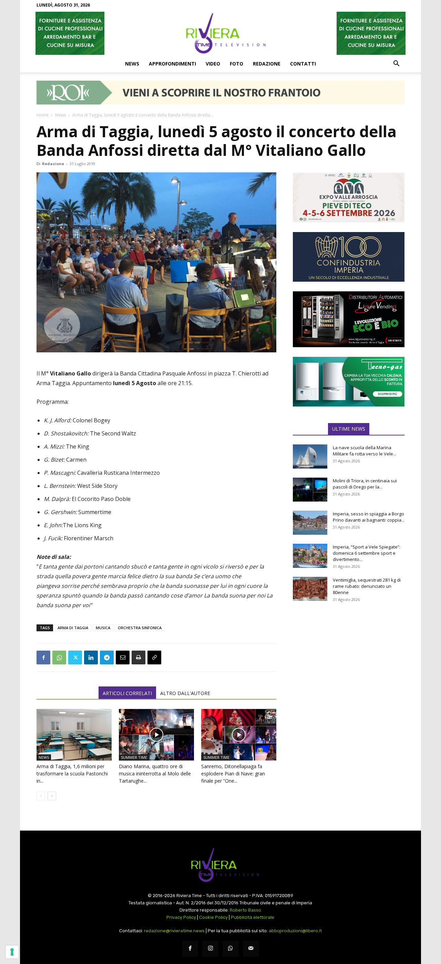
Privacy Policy (181, 917)
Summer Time (134, 757)
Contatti (303, 63)
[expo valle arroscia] (348, 197)
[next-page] (52, 796)
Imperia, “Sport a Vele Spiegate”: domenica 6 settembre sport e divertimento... (366, 553)
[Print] (138, 657)
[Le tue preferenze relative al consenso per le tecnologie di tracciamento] (12, 951)
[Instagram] (210, 948)
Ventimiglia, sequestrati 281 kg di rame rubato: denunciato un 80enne (367, 586)
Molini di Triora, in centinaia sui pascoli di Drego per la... (365, 484)
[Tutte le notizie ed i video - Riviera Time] (220, 865)
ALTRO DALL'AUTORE (185, 693)
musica (103, 627)
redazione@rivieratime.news (174, 930)
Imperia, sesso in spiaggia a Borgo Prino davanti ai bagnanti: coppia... (368, 517)
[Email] (123, 657)
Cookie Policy (213, 917)
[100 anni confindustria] (348, 257)
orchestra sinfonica (140, 627)
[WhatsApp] (59, 657)
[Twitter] (75, 657)
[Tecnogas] (348, 381)
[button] (396, 64)
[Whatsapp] (230, 948)
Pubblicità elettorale (252, 917)
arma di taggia (73, 627)
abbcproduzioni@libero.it (295, 930)
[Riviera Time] (220, 33)
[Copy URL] (154, 657)
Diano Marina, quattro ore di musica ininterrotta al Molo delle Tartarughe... (155, 773)
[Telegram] (107, 657)
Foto (236, 63)
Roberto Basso (245, 910)
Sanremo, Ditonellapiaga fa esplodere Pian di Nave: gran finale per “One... (233, 773)
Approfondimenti (172, 63)
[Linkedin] (91, 657)
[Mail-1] (251, 948)
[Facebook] (43, 657)
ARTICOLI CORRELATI (127, 693)
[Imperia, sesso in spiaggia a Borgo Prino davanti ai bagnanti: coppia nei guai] (310, 523)
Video (213, 63)
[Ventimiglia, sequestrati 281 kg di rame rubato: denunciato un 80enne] (310, 589)
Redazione (266, 63)
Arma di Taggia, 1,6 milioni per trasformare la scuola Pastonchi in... (72, 773)
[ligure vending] (348, 319)
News (132, 63)
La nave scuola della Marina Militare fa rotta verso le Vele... (364, 450)
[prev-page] (41, 796)
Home (43, 115)
